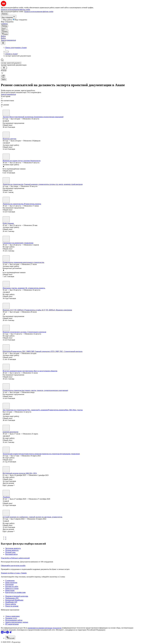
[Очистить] (4, 68)
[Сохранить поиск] (3, 76)
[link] (4, 31)
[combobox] (11, 63)
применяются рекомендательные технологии (44, 628)
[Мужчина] (6, 113)
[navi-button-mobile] (3, 43)
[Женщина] (6, 135)
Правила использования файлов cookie (38, 11)
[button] (3, 36)
